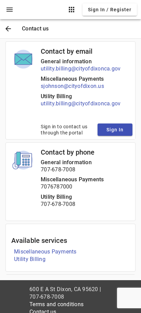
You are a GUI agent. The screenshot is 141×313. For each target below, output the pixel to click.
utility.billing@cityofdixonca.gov (80, 68)
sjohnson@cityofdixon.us (72, 86)
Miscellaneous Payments (72, 79)
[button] (9, 9)
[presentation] (9, 9)
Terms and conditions (56, 304)
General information (66, 61)
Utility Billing (56, 96)
